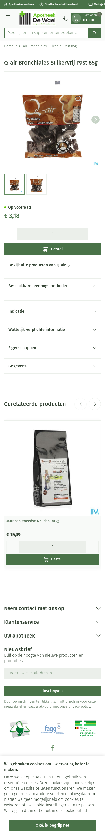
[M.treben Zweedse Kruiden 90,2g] (52, 468)
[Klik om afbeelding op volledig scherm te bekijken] (52, 120)
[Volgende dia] (95, 404)
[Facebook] (52, 748)
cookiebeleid (75, 811)
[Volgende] (95, 120)
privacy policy (79, 707)
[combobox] (46, 33)
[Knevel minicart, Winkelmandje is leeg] (76, 18)
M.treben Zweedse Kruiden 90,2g (32, 521)
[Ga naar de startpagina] (37, 18)
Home (8, 46)
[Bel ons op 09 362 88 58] (65, 18)
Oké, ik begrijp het (52, 825)
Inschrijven (53, 690)
